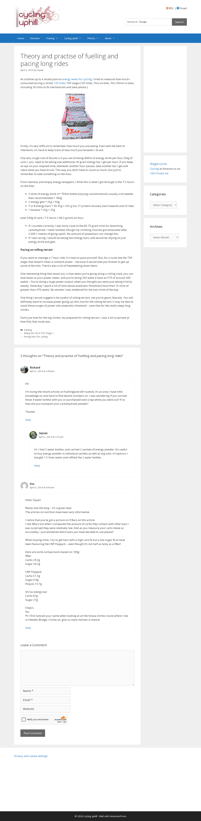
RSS (170, 8)
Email (183, 8)
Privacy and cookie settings (31, 756)
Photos (91, 38)
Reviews (35, 38)
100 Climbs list (159, 173)
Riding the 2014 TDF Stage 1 (39, 333)
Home (20, 38)
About (108, 38)
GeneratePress (118, 816)
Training (50, 38)
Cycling (155, 168)
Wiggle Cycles (158, 164)
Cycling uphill (71, 38)
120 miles (60, 83)
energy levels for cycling (77, 79)
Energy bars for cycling (36, 336)
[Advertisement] (165, 99)
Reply (28, 419)
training (28, 329)
